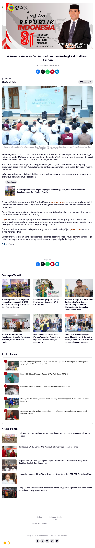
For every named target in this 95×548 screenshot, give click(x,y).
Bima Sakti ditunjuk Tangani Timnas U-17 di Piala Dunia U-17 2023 (44, 374)
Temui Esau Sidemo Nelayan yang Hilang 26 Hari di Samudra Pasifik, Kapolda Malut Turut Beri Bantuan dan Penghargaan (79, 338)
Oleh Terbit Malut (9, 81)
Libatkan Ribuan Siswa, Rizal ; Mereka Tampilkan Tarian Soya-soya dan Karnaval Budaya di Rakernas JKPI (46, 338)
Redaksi (40, 517)
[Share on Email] (52, 72)
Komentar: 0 (86, 81)
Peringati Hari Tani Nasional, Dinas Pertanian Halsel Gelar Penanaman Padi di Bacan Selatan (54, 435)
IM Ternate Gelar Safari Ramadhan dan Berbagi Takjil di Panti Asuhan (48, 58)
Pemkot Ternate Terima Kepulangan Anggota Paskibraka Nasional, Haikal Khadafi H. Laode (16, 338)
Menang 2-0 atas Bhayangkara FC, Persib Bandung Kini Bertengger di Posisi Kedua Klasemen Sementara (54, 399)
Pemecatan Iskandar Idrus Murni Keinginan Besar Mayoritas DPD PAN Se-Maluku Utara (55, 474)
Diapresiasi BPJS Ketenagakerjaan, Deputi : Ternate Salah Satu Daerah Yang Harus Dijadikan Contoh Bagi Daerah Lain (53, 462)
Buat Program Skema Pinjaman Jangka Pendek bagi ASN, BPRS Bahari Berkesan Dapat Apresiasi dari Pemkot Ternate (51, 191)
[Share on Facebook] (38, 72)
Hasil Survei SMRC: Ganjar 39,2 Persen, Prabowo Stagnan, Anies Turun (48, 447)
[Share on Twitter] (43, 72)
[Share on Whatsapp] (47, 72)
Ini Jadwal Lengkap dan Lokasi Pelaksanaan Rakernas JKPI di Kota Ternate (46, 302)
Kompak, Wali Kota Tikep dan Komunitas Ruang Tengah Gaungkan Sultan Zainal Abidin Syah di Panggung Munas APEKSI (55, 489)
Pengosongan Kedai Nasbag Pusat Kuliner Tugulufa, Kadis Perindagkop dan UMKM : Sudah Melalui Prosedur (53, 412)
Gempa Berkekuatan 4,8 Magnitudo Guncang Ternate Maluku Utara (45, 386)
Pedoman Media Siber (55, 518)
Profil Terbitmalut (39, 523)
